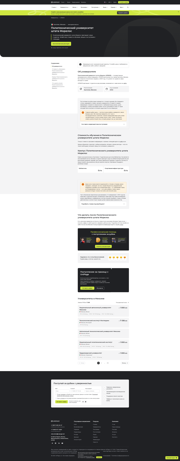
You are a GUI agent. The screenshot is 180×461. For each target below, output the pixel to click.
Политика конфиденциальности (120, 455)
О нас (62, 2)
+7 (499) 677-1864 (56, 429)
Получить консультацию (103, 246)
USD (109, 2)
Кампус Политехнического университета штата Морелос (59, 78)
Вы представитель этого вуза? (59, 47)
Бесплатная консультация (61, 43)
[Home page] (55, 2)
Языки (104, 7)
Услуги (68, 2)
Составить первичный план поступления (94, 124)
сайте (125, 83)
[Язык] (105, 2)
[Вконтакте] (59, 443)
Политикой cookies (90, 457)
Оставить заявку (123, 2)
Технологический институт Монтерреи (94, 320)
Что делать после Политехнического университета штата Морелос (58, 85)
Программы (84, 7)
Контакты (83, 2)
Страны (54, 7)
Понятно (99, 457)
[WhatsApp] (86, 402)
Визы (121, 7)
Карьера (113, 7)
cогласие (62, 398)
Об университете (57, 66)
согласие (63, 394)
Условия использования (103, 455)
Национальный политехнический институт (95, 342)
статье (121, 224)
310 (108, 363)
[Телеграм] (52, 443)
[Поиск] (128, 7)
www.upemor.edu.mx (73, 24)
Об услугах (100, 288)
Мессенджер (88, 388)
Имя (56, 388)
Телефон (72, 388)
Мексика (83, 311)
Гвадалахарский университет (90, 353)
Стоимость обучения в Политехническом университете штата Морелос (58, 71)
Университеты (64, 7)
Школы (74, 7)
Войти (115, 2)
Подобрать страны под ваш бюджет (93, 204)
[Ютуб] (62, 443)
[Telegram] (83, 402)
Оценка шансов (76, 2)
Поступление (95, 7)
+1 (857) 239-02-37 (56, 425)
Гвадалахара (89, 355)
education (58, 434)
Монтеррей (88, 322)
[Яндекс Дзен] (55, 443)
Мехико (88, 311)
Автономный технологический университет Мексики (99, 331)
